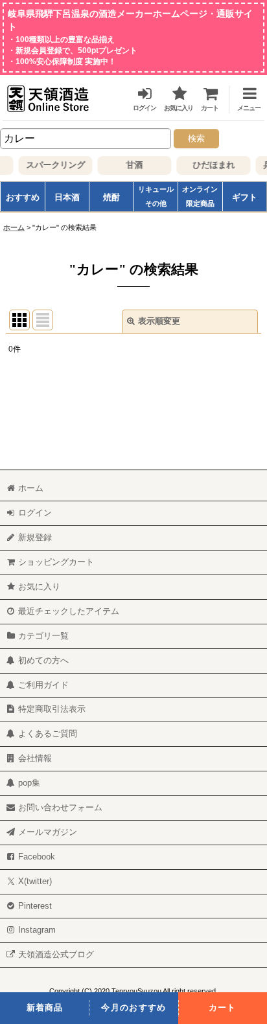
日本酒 (67, 197)
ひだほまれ (211, 164)
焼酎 (111, 197)
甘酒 (131, 164)
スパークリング (52, 164)
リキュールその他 (156, 196)
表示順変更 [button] (159, 321)
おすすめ (23, 197)
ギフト (244, 197)
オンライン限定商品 (200, 196)
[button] (243, 96)
